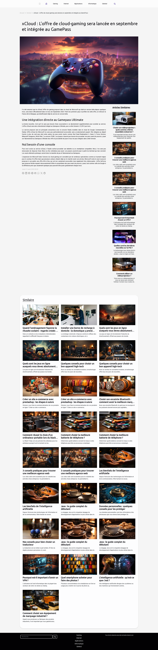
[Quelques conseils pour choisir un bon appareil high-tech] (79, 350)
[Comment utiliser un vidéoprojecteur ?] (124, 264)
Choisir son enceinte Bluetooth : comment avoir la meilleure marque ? (117, 402)
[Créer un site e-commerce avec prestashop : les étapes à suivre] (41, 386)
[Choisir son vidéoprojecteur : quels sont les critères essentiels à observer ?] (124, 118)
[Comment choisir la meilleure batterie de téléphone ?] (79, 422)
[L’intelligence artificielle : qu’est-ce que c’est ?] (117, 564)
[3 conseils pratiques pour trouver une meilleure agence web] (124, 148)
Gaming (55, 4)
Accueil (22, 13)
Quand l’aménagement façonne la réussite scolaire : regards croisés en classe (40, 331)
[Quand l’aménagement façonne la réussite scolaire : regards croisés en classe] (41, 315)
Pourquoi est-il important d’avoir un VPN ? (124, 219)
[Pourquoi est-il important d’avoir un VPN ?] (124, 208)
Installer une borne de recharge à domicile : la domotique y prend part (77, 331)
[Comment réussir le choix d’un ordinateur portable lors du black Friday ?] (41, 422)
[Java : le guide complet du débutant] (79, 493)
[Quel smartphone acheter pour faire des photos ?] (79, 564)
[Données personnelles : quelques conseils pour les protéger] (117, 493)
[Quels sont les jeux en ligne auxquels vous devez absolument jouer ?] (117, 315)
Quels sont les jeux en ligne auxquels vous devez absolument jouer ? (115, 331)
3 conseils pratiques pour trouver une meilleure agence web (124, 160)
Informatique (92, 4)
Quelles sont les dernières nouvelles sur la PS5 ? (124, 247)
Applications (78, 4)
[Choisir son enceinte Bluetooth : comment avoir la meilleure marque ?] (117, 386)
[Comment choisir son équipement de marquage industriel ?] (41, 600)
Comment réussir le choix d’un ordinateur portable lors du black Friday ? (39, 438)
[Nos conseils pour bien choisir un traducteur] (41, 529)
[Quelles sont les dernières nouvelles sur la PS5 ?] (124, 236)
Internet (66, 4)
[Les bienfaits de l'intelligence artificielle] (117, 457)
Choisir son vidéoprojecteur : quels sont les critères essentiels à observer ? (124, 130)
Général (104, 4)
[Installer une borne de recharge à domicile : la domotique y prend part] (79, 315)
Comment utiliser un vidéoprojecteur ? (124, 275)
